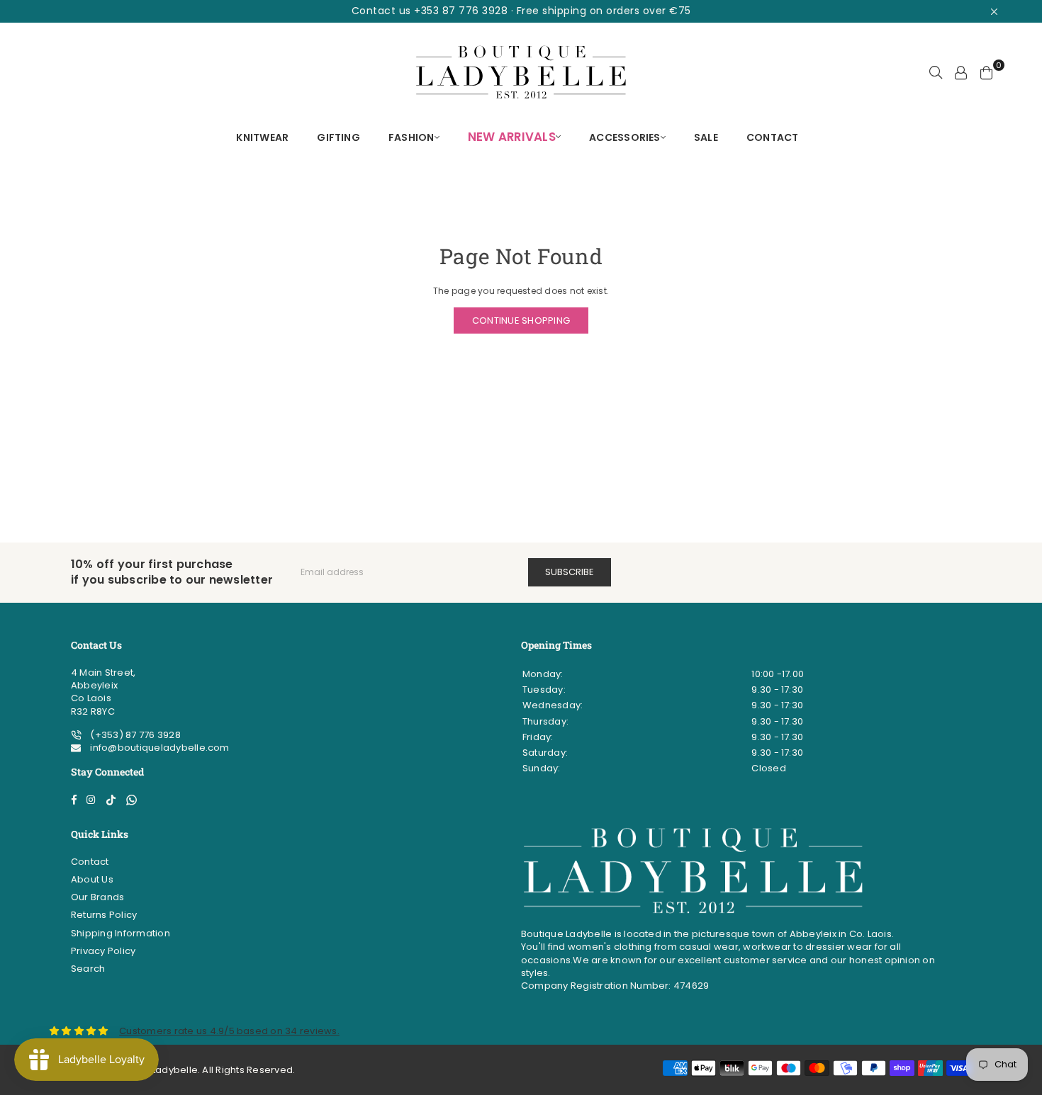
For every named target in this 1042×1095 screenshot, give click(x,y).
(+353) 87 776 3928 (134, 735)
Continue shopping (521, 320)
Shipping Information (120, 933)
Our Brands (97, 897)
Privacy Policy (103, 951)
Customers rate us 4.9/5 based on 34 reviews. (229, 1031)
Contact (90, 861)
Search (88, 968)
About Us (92, 879)
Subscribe (569, 572)
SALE (706, 137)
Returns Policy (104, 914)
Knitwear (262, 137)
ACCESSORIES (625, 137)
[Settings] (961, 72)
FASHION (411, 137)
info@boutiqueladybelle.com (158, 747)
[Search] (935, 72)
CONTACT (772, 137)
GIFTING (338, 137)
